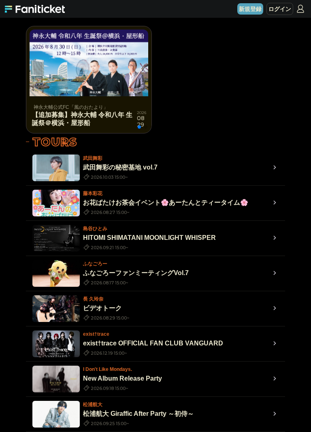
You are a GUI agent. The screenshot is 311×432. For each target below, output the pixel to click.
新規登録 (250, 9)
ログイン (279, 9)
